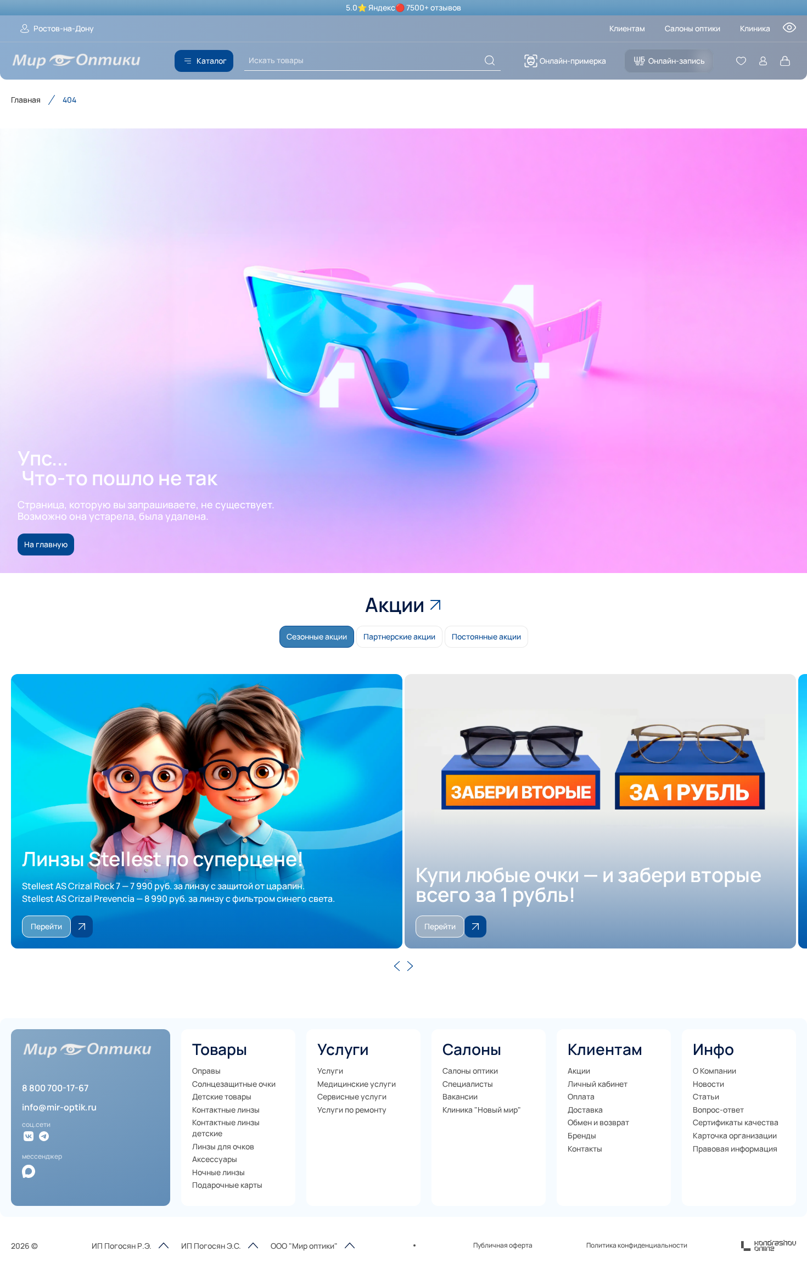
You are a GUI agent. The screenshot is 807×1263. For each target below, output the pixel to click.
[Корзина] (785, 61)
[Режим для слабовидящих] (789, 31)
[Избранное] (741, 61)
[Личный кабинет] (763, 61)
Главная (26, 99)
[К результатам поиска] (489, 60)
